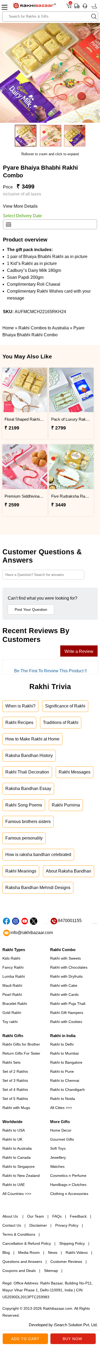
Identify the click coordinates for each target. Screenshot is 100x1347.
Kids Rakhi (11, 958)
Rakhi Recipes (19, 722)
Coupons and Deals (19, 1270)
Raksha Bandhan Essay (28, 788)
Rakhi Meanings (20, 871)
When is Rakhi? (20, 706)
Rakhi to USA (13, 1130)
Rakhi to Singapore (18, 1166)
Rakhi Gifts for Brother (21, 1044)
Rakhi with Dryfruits (66, 976)
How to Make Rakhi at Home (32, 739)
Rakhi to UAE (13, 1184)
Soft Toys (58, 1148)
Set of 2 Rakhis (15, 1071)
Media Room (29, 1252)
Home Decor (60, 1130)
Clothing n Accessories (69, 1194)
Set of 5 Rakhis (15, 1098)
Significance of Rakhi (65, 706)
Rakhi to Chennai (64, 1080)
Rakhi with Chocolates (68, 967)
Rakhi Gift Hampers (66, 1012)
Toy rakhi (10, 1022)
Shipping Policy (72, 1243)
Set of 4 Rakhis (15, 1089)
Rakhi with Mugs (16, 1108)
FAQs (57, 1216)
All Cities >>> (61, 1108)
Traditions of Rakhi (60, 722)
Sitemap (51, 1270)
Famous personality (24, 838)
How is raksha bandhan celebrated (38, 854)
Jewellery (58, 1157)
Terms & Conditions (18, 1234)
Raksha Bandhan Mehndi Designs (37, 887)
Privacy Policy (66, 1225)
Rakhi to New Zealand (21, 1175)
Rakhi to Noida (62, 1098)
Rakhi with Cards (64, 994)
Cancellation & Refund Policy (26, 1243)
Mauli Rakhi (12, 985)
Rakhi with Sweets (65, 958)
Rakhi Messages (74, 772)
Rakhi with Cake (63, 985)
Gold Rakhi (11, 1012)
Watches (57, 1166)
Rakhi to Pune (62, 1071)
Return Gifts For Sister (21, 1053)
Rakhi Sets (11, 1062)
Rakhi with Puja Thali (67, 1003)
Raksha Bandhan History (29, 755)
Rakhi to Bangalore (66, 1062)
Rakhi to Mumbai (64, 1053)
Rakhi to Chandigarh (67, 1089)
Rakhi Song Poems (23, 805)
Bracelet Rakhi (14, 1003)
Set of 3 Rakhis (15, 1080)
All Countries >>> (16, 1194)
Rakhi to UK (12, 1139)
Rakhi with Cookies (66, 1022)
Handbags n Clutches (68, 1184)
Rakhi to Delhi (62, 1044)
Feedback (78, 1216)
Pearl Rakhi (12, 994)
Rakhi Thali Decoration (27, 772)
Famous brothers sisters (28, 821)
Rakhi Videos (77, 1252)
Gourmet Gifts (62, 1139)
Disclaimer (38, 1225)
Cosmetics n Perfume (68, 1175)
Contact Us (11, 1225)
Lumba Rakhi (13, 976)
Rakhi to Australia (17, 1148)
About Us (10, 1216)
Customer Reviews (66, 1261)
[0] (68, 8)
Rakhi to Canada (16, 1157)
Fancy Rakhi (12, 967)
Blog (6, 1252)
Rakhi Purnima (66, 805)
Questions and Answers (22, 1261)
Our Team (35, 1216)
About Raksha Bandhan (68, 871)
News (52, 1252)
